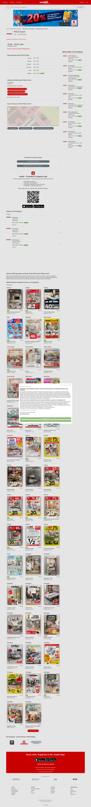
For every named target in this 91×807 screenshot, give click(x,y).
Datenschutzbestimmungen (65, 385)
